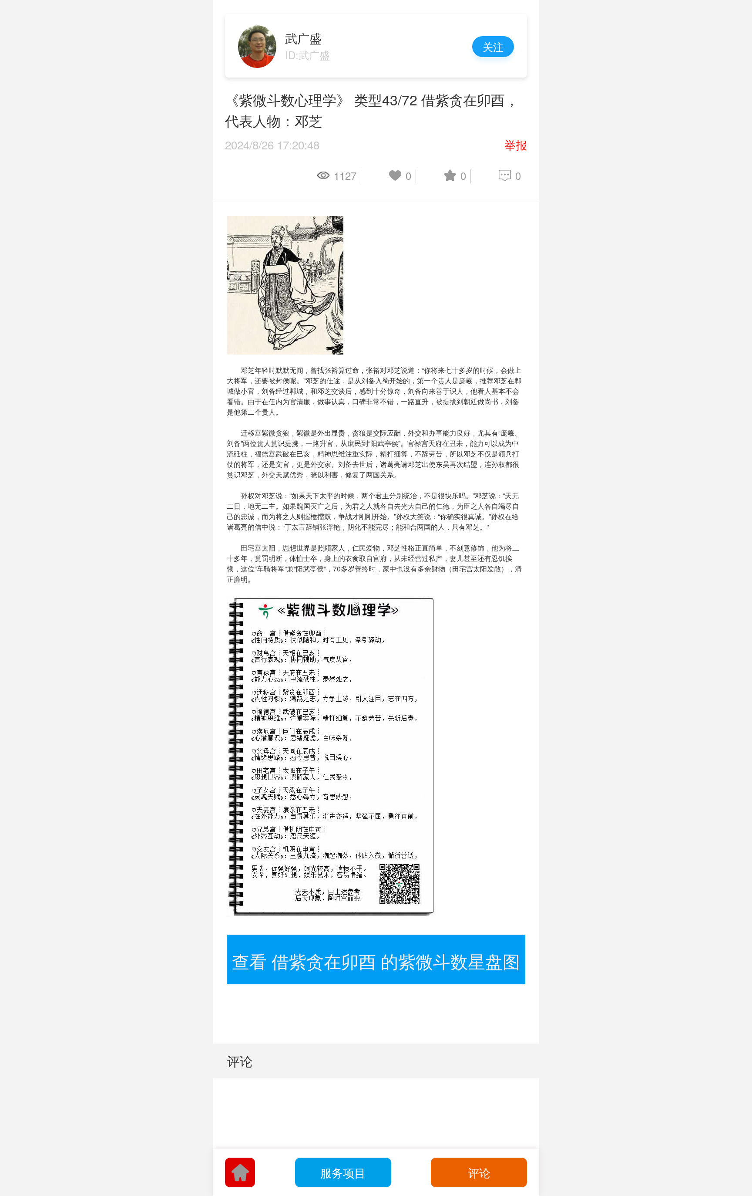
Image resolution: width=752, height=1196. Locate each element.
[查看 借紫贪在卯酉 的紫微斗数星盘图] (376, 940)
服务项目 (343, 1172)
